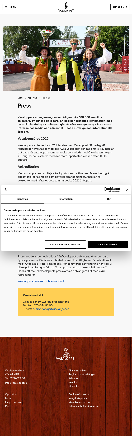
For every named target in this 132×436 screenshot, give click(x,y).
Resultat (73, 382)
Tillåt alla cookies (107, 244)
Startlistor (74, 386)
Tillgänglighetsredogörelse (84, 406)
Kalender (74, 378)
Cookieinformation (79, 394)
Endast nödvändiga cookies (65, 244)
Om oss (32, 98)
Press (8, 406)
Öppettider (11, 394)
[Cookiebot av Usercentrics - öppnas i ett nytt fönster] (106, 189)
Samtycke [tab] (22, 199)
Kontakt (9, 398)
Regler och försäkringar (82, 374)
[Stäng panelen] (127, 190)
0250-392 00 (17, 378)
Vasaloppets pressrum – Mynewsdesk (41, 281)
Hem (20, 98)
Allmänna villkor (77, 370)
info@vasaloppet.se (16, 383)
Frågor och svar (13, 402)
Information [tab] (66, 199)
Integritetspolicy (78, 398)
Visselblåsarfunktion (80, 402)
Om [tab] (109, 199)
